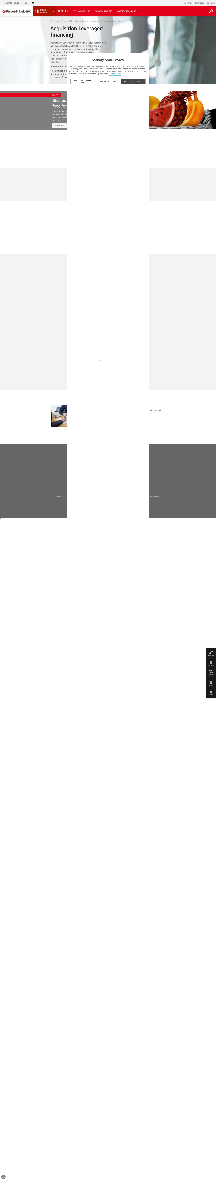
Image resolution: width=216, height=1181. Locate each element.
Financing (74, 21)
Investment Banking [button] (126, 11)
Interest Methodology (152, 497)
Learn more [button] (61, 125)
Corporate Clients (10, 3)
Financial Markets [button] (103, 11)
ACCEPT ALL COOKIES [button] (133, 81)
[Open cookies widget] (3, 1177)
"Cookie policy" (115, 74)
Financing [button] (63, 11)
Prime (28, 3)
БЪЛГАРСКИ (200, 3)
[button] (211, 3)
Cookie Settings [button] (108, 81)
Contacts (59, 497)
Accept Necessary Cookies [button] (82, 81)
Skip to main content (172, 3)
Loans (85, 21)
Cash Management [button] (81, 11)
